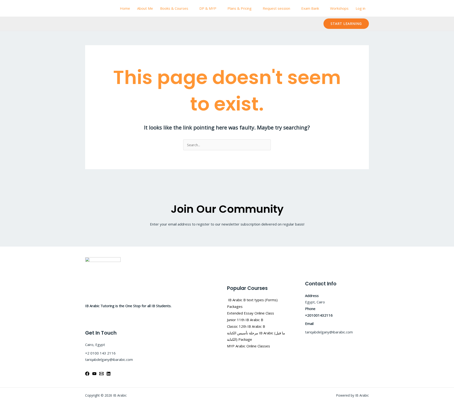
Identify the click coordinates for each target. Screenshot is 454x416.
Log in (360, 8)
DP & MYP (207, 8)
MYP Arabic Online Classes (248, 346)
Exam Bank (310, 8)
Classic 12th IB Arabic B (246, 326)
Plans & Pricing (239, 8)
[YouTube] (94, 374)
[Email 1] (101, 374)
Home (125, 8)
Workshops (339, 8)
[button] (346, 23)
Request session (276, 8)
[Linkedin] (108, 374)
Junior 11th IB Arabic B (245, 319)
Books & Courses (174, 8)
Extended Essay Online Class (250, 313)
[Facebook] (87, 374)
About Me (145, 8)
